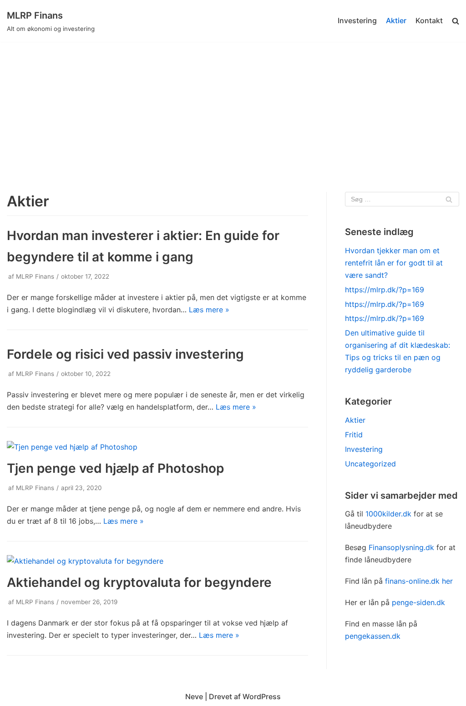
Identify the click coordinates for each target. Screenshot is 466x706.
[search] (455, 21)
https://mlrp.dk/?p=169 (384, 289)
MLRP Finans (35, 276)
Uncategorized (370, 463)
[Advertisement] (233, 110)
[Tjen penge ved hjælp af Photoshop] (72, 446)
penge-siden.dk (418, 602)
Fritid (354, 434)
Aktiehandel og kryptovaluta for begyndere (139, 582)
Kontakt (429, 20)
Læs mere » (209, 309)
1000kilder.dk (388, 513)
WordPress (262, 696)
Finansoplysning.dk (401, 547)
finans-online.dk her (419, 581)
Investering (357, 20)
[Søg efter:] (402, 199)
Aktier (396, 20)
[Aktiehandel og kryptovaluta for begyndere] (85, 561)
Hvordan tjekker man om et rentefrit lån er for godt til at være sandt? (394, 263)
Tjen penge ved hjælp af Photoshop (115, 468)
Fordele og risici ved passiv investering (125, 354)
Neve (194, 696)
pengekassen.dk (372, 636)
